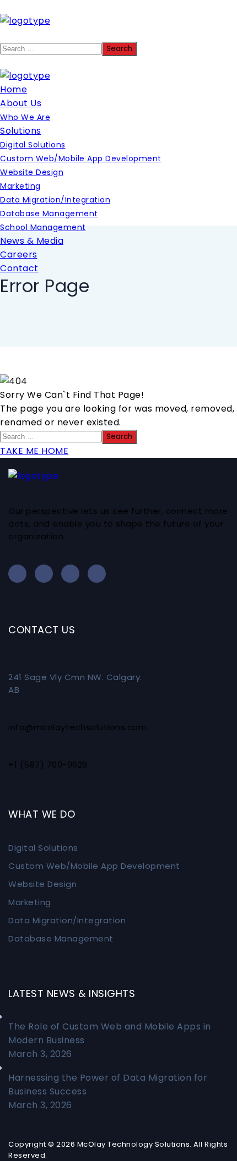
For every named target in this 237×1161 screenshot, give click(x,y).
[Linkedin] (17, 574)
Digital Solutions (43, 847)
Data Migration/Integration (67, 920)
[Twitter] (70, 574)
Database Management (61, 938)
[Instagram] (97, 574)
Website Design (42, 884)
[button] (118, 34)
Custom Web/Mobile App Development (94, 866)
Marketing (29, 902)
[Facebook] (44, 574)
